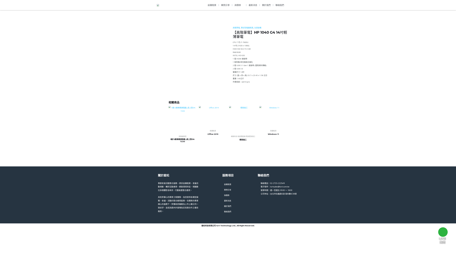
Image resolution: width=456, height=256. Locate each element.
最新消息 (253, 5)
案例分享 (225, 5)
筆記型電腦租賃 (247, 27)
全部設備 (257, 27)
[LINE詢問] (443, 232)
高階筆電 (236, 27)
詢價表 (238, 5)
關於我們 (266, 5)
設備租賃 (212, 5)
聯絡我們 (280, 5)
